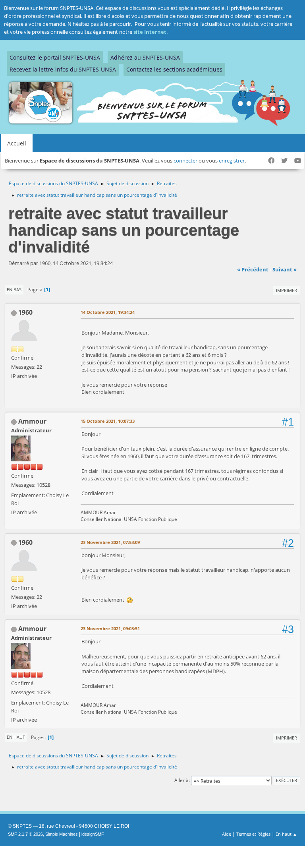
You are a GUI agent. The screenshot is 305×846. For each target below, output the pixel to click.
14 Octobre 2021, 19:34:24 (108, 312)
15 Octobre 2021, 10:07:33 (108, 421)
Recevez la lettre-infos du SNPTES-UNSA (63, 69)
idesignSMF (92, 834)
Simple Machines (61, 834)
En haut (16, 737)
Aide (226, 834)
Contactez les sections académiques (174, 69)
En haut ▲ (286, 834)
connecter (185, 160)
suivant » (284, 269)
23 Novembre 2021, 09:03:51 (110, 628)
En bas (14, 289)
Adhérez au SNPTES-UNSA (145, 57)
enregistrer (232, 160)
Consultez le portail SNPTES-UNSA (55, 57)
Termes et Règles (253, 834)
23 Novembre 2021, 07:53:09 (110, 542)
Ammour (32, 421)
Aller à (181, 780)
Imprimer (286, 290)
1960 (25, 312)
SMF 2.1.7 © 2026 (25, 834)
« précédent (252, 269)
